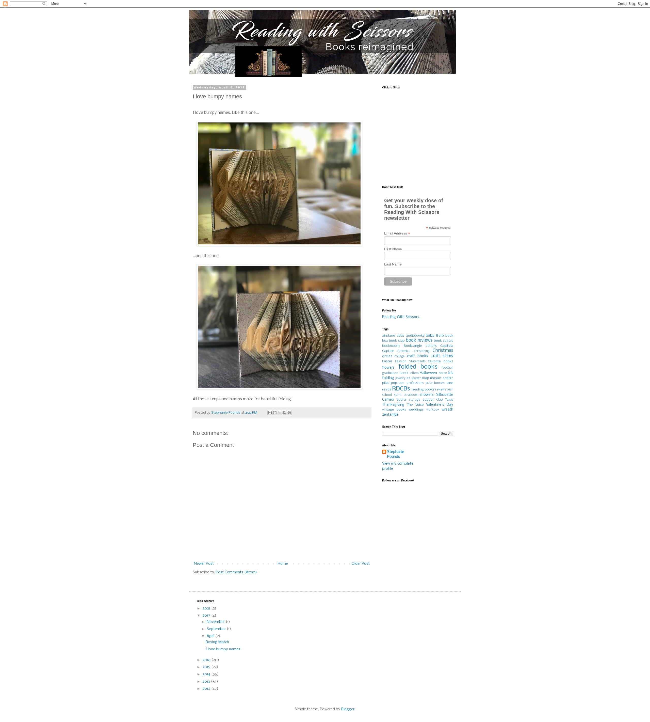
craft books (417, 356)
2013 (206, 682)
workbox (432, 409)
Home (283, 564)
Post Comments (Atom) (236, 572)
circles (387, 356)
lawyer (416, 378)
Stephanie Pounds (395, 454)
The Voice (415, 405)
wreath (447, 409)
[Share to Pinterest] (289, 412)
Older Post (361, 564)
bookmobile (391, 346)
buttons (431, 346)
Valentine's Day (439, 405)
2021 (206, 608)
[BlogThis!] (274, 412)
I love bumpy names (223, 649)
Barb (440, 336)
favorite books (440, 361)
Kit (408, 378)
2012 (206, 689)
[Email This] (269, 412)
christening (422, 351)
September (217, 629)
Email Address (397, 233)
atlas (400, 336)
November (216, 622)
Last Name (393, 264)
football (447, 367)
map (425, 378)
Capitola (446, 346)
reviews (440, 389)
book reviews (419, 340)
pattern (448, 378)
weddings (416, 410)
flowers (388, 368)
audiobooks (415, 336)
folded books (418, 367)
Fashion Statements (410, 361)
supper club (433, 400)
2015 (206, 667)
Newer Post (204, 564)
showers (427, 395)
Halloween (428, 373)
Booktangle (413, 346)
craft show (442, 356)
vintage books (394, 410)
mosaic (436, 378)
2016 (207, 660)
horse (442, 373)
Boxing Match (217, 642)
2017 (206, 616)
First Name (393, 249)
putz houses (435, 383)
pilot (385, 383)
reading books (423, 389)
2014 (206, 674)
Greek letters (409, 373)
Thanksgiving (393, 405)
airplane (388, 336)
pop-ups (397, 383)
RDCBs (401, 389)
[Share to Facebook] (284, 412)
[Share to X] (279, 412)
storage (414, 399)
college (399, 356)
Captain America (396, 351)
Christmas (443, 350)
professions (415, 383)
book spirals (443, 341)
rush (450, 389)
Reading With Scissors (400, 317)
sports (402, 400)
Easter (387, 361)
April (211, 636)
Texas (449, 399)
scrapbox (410, 395)
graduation (390, 373)
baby (430, 336)
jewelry (400, 378)
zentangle (390, 415)
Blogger (347, 709)
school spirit (391, 395)
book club (396, 341)
